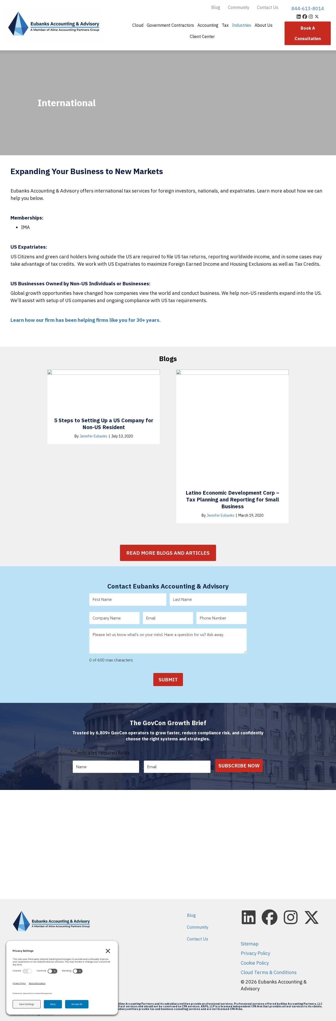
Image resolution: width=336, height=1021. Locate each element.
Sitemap (250, 944)
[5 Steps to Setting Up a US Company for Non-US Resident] (103, 391)
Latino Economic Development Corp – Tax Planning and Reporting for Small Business (232, 499)
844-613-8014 (307, 9)
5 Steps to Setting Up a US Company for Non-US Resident (103, 424)
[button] (299, 16)
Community (238, 7)
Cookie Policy (255, 963)
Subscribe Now (239, 765)
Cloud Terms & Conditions (269, 972)
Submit (168, 679)
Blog (215, 7)
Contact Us (267, 7)
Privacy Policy (255, 953)
